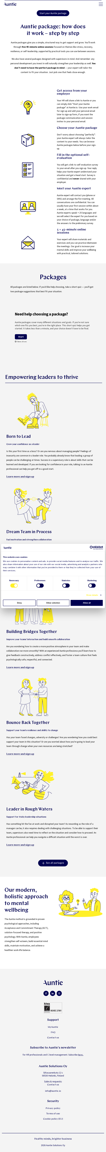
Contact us (53, 1038)
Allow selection (53, 603)
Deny (19, 603)
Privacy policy (53, 1108)
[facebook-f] (46, 993)
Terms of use (53, 1113)
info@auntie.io (53, 1091)
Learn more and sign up (20, 477)
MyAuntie (53, 1027)
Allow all (87, 603)
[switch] (40, 585)
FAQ (53, 1032)
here (80, 1055)
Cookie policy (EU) (53, 1119)
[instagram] (59, 993)
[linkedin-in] (52, 993)
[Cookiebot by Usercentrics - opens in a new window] (91, 548)
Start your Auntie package (53, 13)
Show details (92, 595)
